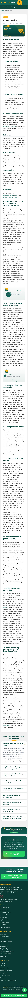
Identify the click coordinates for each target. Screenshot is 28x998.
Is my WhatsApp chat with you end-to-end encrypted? (12, 768)
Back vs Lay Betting (5, 944)
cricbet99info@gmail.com (10, 195)
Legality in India (4, 968)
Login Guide (3, 934)
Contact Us (3, 965)
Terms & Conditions (5, 975)
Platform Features (5, 927)
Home (2, 10)
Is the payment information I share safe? (12, 803)
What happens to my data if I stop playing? (12, 782)
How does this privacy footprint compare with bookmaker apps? (13, 817)
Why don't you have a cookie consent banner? (11, 796)
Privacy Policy (3, 973)
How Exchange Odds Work (7, 951)
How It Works (3, 924)
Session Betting (4, 946)
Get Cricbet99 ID (4, 907)
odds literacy (7, 726)
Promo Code (5, 7)
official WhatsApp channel (11, 197)
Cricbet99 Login (4, 910)
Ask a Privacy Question (15, 854)
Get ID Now (20, 3)
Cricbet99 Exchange (5, 912)
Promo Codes (3, 917)
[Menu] (25, 2)
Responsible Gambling (6, 970)
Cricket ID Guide (4, 936)
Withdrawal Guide (5, 939)
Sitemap (2, 978)
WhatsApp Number (15, 7)
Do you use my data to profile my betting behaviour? (13, 775)
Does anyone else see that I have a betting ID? (13, 744)
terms (5, 607)
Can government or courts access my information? (13, 789)
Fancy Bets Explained (5, 949)
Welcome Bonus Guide (6, 941)
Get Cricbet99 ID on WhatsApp (15, 876)
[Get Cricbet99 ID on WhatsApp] (24, 990)
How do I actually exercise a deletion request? (11, 810)
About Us (2, 963)
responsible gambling (9, 126)
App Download (4, 920)
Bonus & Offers (4, 915)
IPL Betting (3, 956)
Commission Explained (6, 953)
